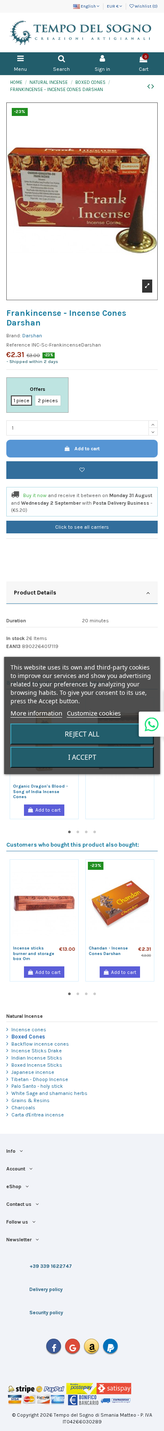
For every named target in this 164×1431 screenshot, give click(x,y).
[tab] (82, 593)
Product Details (35, 592)
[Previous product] (149, 86)
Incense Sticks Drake (36, 1051)
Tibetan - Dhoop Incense (39, 1079)
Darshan (32, 336)
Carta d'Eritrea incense (37, 1115)
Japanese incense (32, 1072)
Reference (18, 345)
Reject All (82, 734)
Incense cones (28, 1030)
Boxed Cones (28, 1036)
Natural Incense (24, 1016)
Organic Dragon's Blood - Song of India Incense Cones (40, 791)
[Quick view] (49, 780)
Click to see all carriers (82, 527)
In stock (15, 638)
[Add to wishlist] (82, 470)
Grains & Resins (30, 1100)
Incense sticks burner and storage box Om (33, 953)
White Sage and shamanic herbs (49, 1093)
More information (36, 713)
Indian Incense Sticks (36, 1058)
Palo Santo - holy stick (37, 1086)
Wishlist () (146, 6)
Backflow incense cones (40, 1044)
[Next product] (152, 86)
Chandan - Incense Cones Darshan (108, 951)
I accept (82, 757)
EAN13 (13, 646)
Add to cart (87, 449)
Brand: (13, 336)
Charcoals (23, 1108)
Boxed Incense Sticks (36, 1065)
